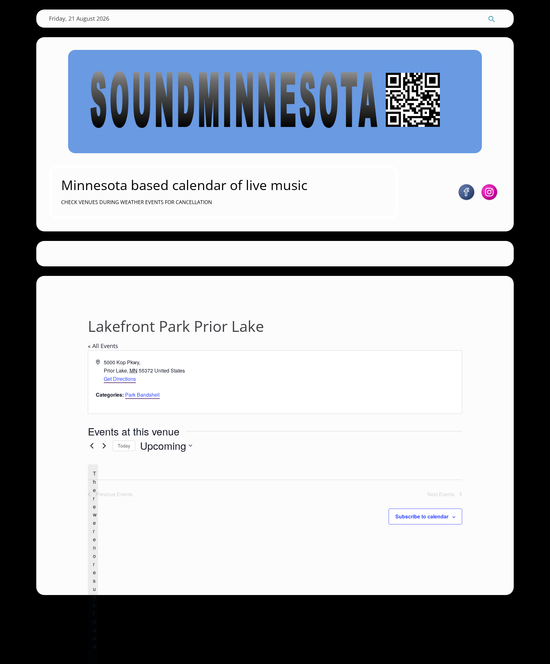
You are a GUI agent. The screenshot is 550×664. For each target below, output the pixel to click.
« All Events (103, 346)
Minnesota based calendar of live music (184, 185)
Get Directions (120, 378)
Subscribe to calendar (421, 516)
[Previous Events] (91, 445)
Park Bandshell (142, 394)
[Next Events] (104, 445)
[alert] (93, 564)
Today (124, 445)
